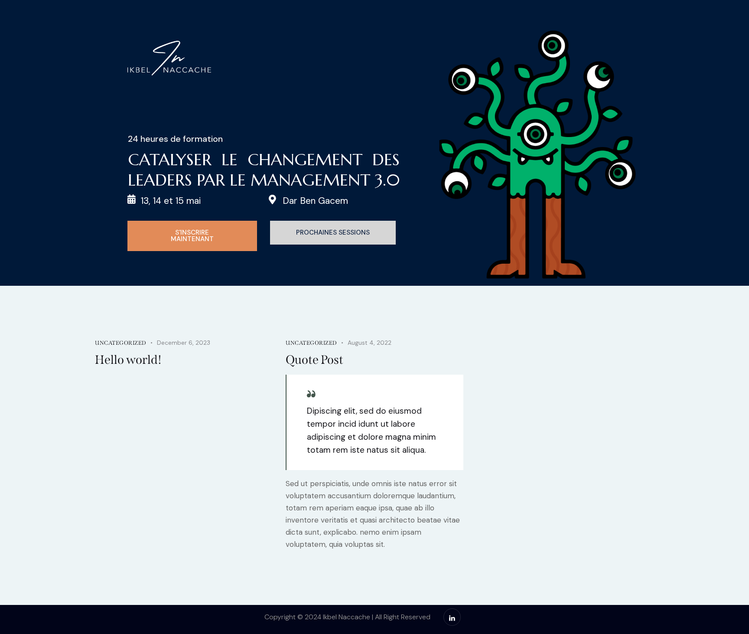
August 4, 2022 (369, 342)
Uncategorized (121, 343)
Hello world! (128, 360)
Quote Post (314, 360)
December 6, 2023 (183, 342)
